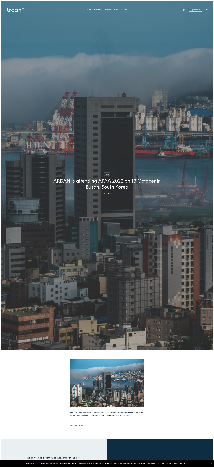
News (107, 174)
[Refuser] (211, 464)
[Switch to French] (207, 10)
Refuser (161, 463)
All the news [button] (76, 425)
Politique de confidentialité (177, 463)
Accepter (151, 463)
